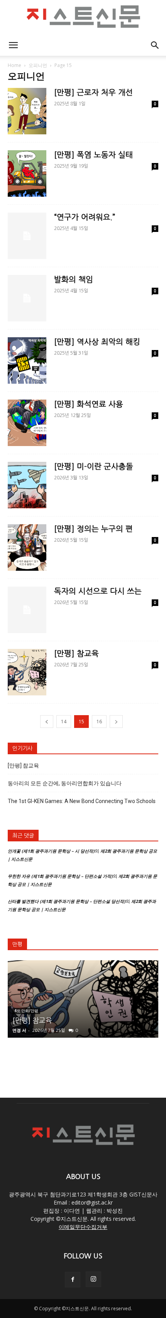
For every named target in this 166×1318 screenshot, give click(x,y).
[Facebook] (72, 1279)
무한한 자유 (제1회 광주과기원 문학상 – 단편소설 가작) (60, 876)
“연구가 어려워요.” (84, 217)
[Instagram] (93, 1279)
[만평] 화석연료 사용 (88, 404)
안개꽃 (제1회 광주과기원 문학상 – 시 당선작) (51, 851)
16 (99, 721)
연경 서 (19, 1030)
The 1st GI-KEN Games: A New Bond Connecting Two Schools (82, 801)
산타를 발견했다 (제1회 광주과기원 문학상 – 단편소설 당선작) (66, 901)
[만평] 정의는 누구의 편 (93, 529)
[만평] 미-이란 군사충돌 (93, 466)
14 (63, 721)
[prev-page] (46, 721)
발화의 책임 (73, 279)
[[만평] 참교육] (83, 999)
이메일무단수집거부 (83, 1226)
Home (14, 65)
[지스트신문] (83, 18)
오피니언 (38, 65)
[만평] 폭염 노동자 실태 (93, 155)
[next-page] (116, 721)
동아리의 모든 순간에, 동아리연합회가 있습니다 (65, 783)
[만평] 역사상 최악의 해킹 (97, 342)
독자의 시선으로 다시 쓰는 (98, 591)
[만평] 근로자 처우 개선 (93, 92)
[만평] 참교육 (76, 653)
